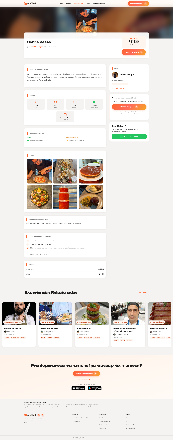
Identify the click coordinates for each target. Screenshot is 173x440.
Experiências (78, 4)
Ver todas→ (143, 292)
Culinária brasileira (105, 418)
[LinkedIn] (42, 415)
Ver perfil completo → (119, 88)
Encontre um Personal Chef (81, 418)
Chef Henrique (37, 47)
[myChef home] (30, 3)
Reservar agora (132, 52)
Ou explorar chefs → (86, 380)
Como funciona (131, 418)
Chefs (68, 4)
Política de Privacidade (133, 425)
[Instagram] (38, 415)
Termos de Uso (131, 428)
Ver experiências (136, 3)
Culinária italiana (104, 421)
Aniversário (102, 428)
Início (61, 4)
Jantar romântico (105, 425)
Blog (88, 4)
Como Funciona (99, 4)
